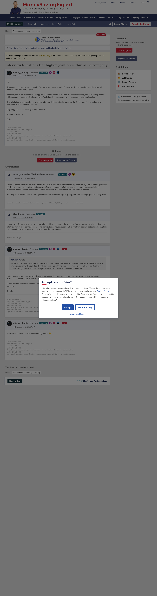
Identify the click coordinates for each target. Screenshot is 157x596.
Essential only (85, 307)
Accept (67, 307)
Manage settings (77, 313)
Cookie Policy (103, 291)
